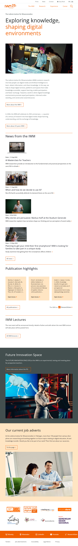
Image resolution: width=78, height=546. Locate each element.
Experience (54, 6)
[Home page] (10, 6)
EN (72, 1)
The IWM (31, 6)
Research (42, 6)
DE (69, 1)
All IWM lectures (12, 336)
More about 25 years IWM (15, 126)
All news (9, 259)
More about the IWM (14, 105)
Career (65, 6)
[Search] (71, 6)
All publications (12, 307)
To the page (11, 447)
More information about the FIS (17, 369)
